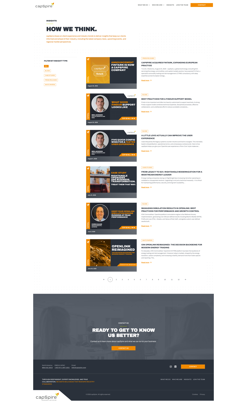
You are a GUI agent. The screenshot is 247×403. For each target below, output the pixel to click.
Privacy (202, 394)
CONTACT (202, 5)
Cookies (195, 394)
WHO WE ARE (157, 5)
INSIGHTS (170, 5)
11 (172, 278)
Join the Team (199, 379)
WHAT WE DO (143, 5)
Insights (187, 379)
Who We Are (177, 379)
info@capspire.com (79, 367)
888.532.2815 (47, 367)
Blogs (47, 70)
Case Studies (50, 75)
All (46, 66)
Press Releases (51, 80)
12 (179, 278)
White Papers (50, 84)
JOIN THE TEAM (182, 5)
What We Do (166, 379)
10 (165, 278)
